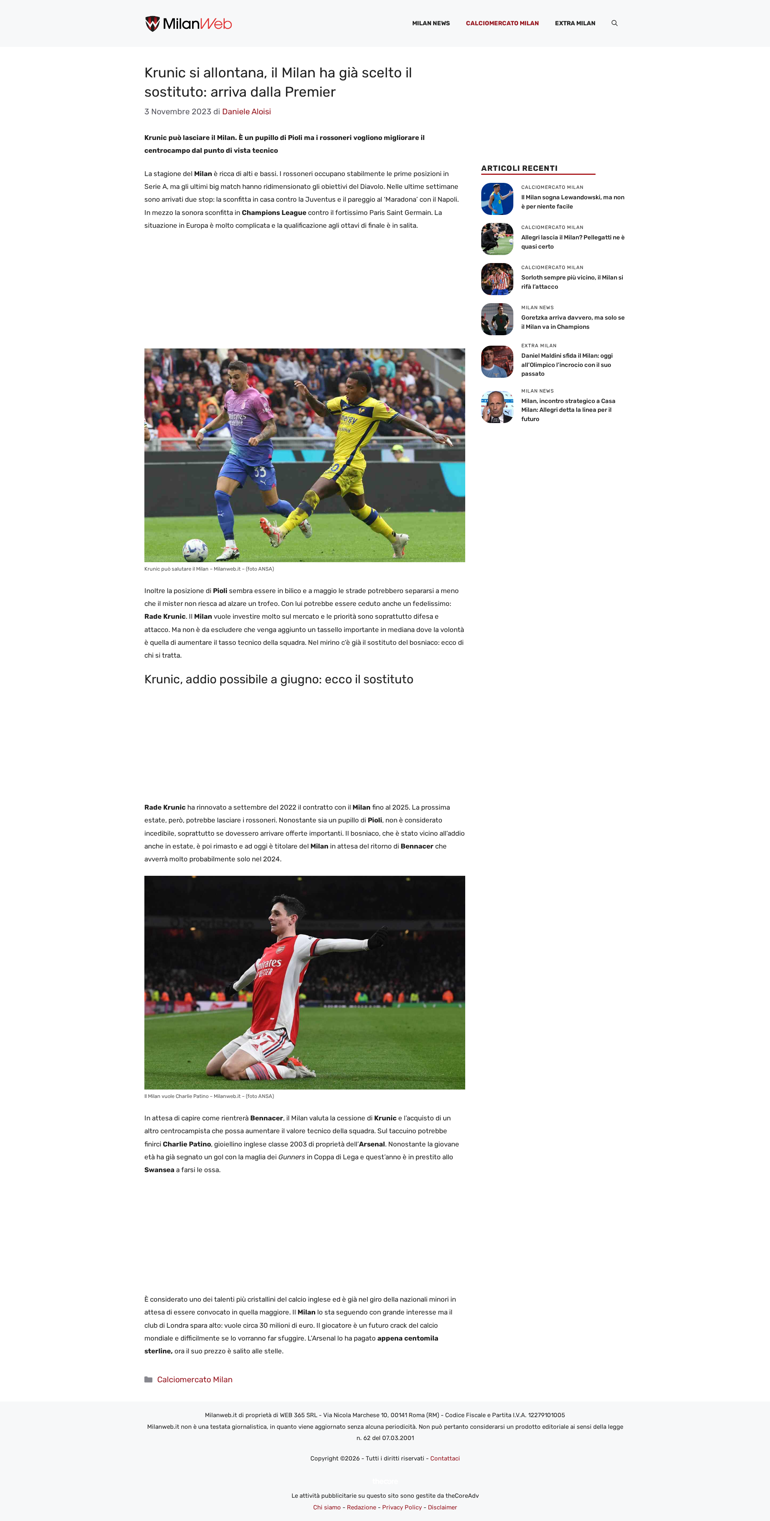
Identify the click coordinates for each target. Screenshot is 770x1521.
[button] (615, 23)
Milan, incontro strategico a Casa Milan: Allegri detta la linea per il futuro (568, 410)
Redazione (361, 1507)
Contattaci (445, 1458)
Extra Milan (575, 23)
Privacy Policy (402, 1507)
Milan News (431, 23)
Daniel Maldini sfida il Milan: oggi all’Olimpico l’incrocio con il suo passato (567, 364)
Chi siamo (327, 1507)
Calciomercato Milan (502, 23)
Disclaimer (442, 1507)
